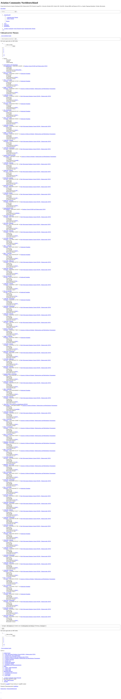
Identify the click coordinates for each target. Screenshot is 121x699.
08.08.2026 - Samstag (8, 185)
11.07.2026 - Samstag (8, 238)
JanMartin (7, 209)
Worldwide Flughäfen (25, 73)
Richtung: (37, 625)
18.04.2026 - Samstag (8, 540)
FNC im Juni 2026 (7, 291)
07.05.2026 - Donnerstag (8, 479)
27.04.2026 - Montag (8, 509)
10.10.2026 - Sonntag (8, 457)
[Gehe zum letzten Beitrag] (18, 77)
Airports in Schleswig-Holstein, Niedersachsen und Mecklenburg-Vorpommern (37, 88)
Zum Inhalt (3, 8)
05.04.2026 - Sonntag (8, 607)
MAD (6, 73)
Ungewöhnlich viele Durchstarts (10, 64)
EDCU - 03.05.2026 (7, 426)
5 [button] (3, 52)
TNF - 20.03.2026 (7, 532)
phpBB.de (16, 686)
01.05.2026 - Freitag (7, 494)
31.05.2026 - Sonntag (8, 343)
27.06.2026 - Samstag (8, 283)
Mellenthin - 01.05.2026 (8, 464)
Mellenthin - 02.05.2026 (8, 442)
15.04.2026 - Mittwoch (8, 562)
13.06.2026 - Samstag (8, 321)
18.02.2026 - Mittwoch (8, 615)
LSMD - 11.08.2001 (7, 336)
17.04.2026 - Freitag (7, 547)
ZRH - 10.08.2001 (7, 389)
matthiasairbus (8, 66)
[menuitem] (12, 17)
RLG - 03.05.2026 (7, 419)
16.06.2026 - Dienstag (8, 313)
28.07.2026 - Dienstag (8, 223)
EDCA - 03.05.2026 (7, 434)
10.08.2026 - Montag (8, 170)
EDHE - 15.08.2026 (7, 132)
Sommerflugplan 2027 (8, 208)
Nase (6, 277)
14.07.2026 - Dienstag (8, 230)
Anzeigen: (4, 625)
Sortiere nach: (18, 625)
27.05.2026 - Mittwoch (8, 359)
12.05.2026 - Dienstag (8, 411)
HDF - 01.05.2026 (7, 472)
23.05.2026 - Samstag (8, 381)
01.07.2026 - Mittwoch (8, 260)
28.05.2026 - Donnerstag (8, 351)
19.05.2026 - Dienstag (8, 396)
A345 (6, 149)
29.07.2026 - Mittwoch (8, 215)
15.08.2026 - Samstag (8, 140)
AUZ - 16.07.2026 (7, 117)
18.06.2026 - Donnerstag (8, 306)
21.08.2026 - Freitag (7, 95)
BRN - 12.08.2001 (7, 253)
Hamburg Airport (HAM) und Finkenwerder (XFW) (35, 66)
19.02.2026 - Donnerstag (8, 600)
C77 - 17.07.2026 (7, 102)
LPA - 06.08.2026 (7, 110)
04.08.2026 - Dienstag (8, 200)
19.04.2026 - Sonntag (8, 525)
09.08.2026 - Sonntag (8, 178)
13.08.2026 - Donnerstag (8, 147)
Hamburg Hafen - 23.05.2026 (10, 374)
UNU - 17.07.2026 (7, 79)
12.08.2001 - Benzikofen (8, 298)
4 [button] (3, 51)
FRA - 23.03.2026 (7, 487)
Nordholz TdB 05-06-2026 (9, 155)
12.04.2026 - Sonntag (8, 570)
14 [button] (3, 55)
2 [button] (3, 48)
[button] (3, 43)
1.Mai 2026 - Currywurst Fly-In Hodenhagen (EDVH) (15, 404)
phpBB (7, 684)
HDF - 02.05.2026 (7, 449)
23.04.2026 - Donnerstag (8, 517)
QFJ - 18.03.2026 (7, 592)
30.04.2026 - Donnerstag (8, 502)
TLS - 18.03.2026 (7, 585)
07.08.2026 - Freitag (7, 193)
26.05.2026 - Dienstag (8, 366)
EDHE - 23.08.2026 (7, 87)
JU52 (6, 224)
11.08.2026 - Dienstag (8, 162)
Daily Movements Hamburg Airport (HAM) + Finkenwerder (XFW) (36, 96)
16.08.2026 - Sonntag (8, 125)
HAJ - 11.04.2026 (7, 577)
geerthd (7, 156)
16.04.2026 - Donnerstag (8, 555)
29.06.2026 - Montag (8, 268)
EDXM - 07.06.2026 (8, 328)
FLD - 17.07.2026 (7, 72)
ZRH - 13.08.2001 (7, 245)
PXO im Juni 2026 (7, 276)
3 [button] (3, 50)
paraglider (7, 405)
